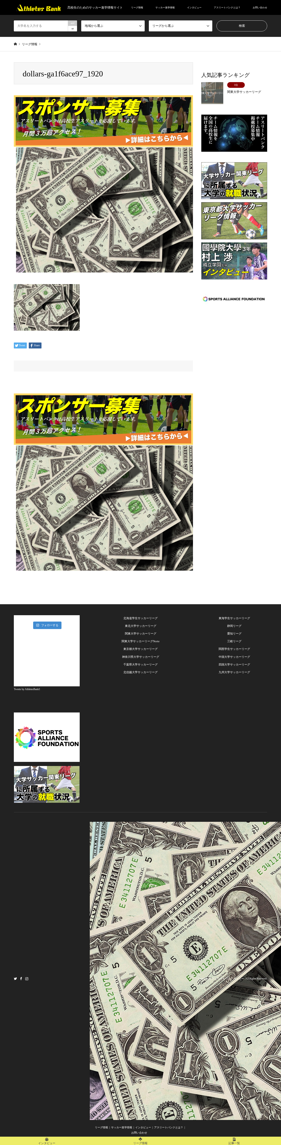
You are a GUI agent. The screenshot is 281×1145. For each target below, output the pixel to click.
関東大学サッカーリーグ (140, 633)
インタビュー (194, 7)
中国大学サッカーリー (233, 656)
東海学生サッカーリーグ (234, 618)
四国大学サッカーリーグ (234, 664)
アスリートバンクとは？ (227, 7)
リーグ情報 (137, 7)
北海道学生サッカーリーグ (140, 618)
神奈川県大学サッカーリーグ (140, 656)
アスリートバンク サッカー (228, 978)
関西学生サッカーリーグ (234, 649)
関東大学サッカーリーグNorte (141, 641)
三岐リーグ (234, 641)
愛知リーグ (234, 633)
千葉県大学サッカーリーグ (140, 664)
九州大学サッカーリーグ (234, 672)
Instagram (26, 978)
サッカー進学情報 (165, 7)
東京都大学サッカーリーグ (140, 649)
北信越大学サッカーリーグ (140, 672)
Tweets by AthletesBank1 (27, 689)
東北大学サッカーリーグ (140, 625)
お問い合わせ (260, 7)
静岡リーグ (234, 625)
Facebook (21, 978)
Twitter (15, 978)
